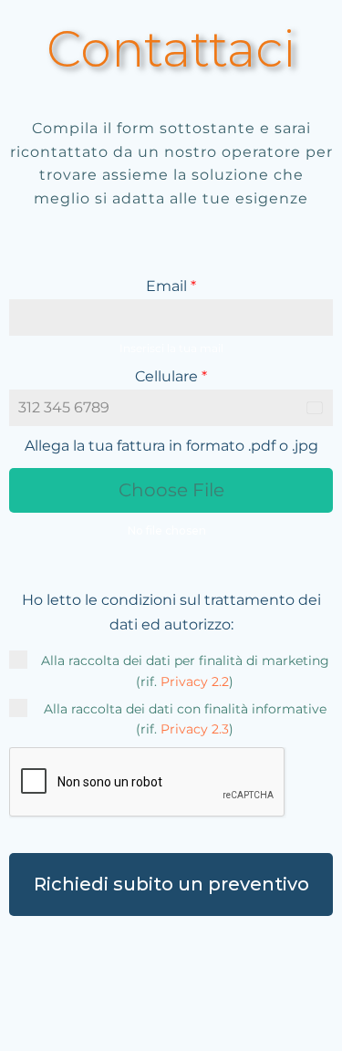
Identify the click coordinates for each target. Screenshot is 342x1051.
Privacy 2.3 (195, 729)
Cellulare (171, 376)
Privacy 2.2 (195, 681)
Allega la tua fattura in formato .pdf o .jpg (171, 445)
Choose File (171, 490)
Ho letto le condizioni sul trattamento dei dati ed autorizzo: (171, 612)
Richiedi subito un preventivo (171, 884)
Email (171, 286)
